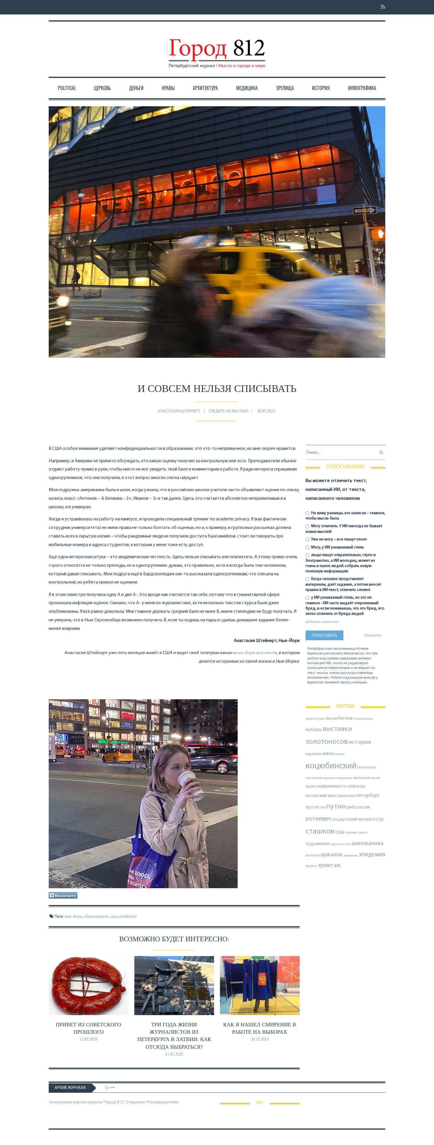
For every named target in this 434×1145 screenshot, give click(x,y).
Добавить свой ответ (322, 622)
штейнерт (128, 916)
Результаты (372, 635)
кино (328, 754)
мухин (311, 786)
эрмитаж (329, 865)
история (360, 742)
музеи (375, 778)
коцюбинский (331, 766)
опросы (356, 786)
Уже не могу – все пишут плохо (338, 539)
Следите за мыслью (229, 411)
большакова (363, 719)
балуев (331, 719)
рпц (335, 819)
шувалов (331, 855)
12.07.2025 (88, 1039)
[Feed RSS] (381, 7)
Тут (108, 1088)
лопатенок (314, 778)
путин (336, 806)
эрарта (311, 866)
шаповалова (368, 844)
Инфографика (362, 88)
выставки (337, 729)
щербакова (350, 855)
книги (340, 754)
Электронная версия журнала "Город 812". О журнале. (97, 1102)
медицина (344, 778)
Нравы (168, 88)
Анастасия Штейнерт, (179, 411)
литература (367, 767)
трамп (363, 832)
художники (318, 844)
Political (67, 88)
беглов (345, 718)
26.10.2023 (260, 1039)
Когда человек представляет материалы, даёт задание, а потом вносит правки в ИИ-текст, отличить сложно (343, 584)
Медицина (247, 88)
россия (363, 807)
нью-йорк (73, 916)
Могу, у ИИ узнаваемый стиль (337, 547)
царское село (341, 844)
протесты (315, 807)
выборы (314, 729)
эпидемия (372, 855)
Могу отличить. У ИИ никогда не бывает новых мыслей (344, 529)
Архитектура (205, 88)
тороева (351, 832)
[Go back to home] (217, 48)
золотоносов (327, 742)
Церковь (102, 88)
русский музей (356, 819)
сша (113, 916)
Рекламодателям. (163, 1102)
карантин (314, 754)
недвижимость (332, 786)
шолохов (313, 855)
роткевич (319, 819)
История (321, 88)
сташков (320, 832)
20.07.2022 (266, 411)
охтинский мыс (321, 795)
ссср (378, 819)
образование (96, 916)
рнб (351, 807)
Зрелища (285, 88)
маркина (329, 778)
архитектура (315, 719)
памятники (346, 796)
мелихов (361, 778)
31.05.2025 (174, 1054)
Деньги (136, 88)
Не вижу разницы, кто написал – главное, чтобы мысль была (345, 516)
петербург (368, 795)
